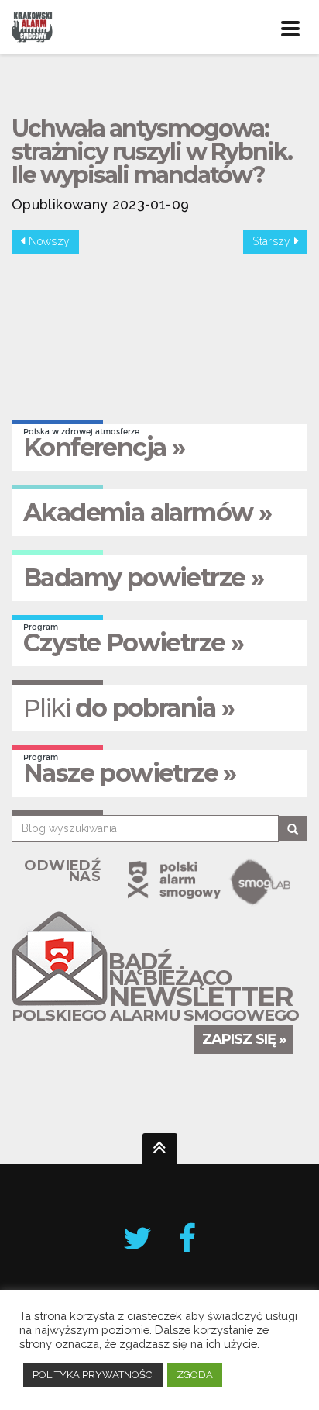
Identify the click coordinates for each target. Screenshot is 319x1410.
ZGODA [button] (195, 1375)
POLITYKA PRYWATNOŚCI (93, 1375)
